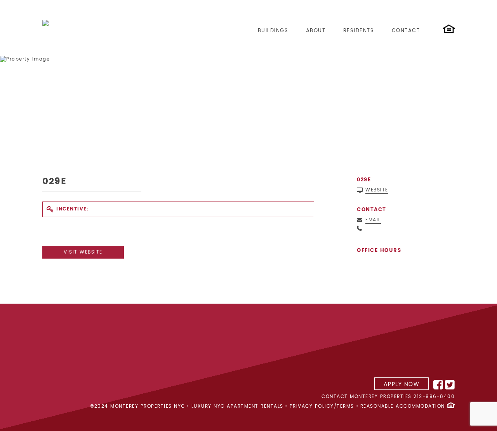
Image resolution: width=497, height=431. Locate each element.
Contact (406, 31)
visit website (83, 252)
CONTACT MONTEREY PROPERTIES (366, 396)
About (316, 31)
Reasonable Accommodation (402, 406)
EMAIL (373, 220)
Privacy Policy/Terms (322, 406)
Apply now (402, 384)
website (376, 190)
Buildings (273, 31)
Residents (358, 31)
